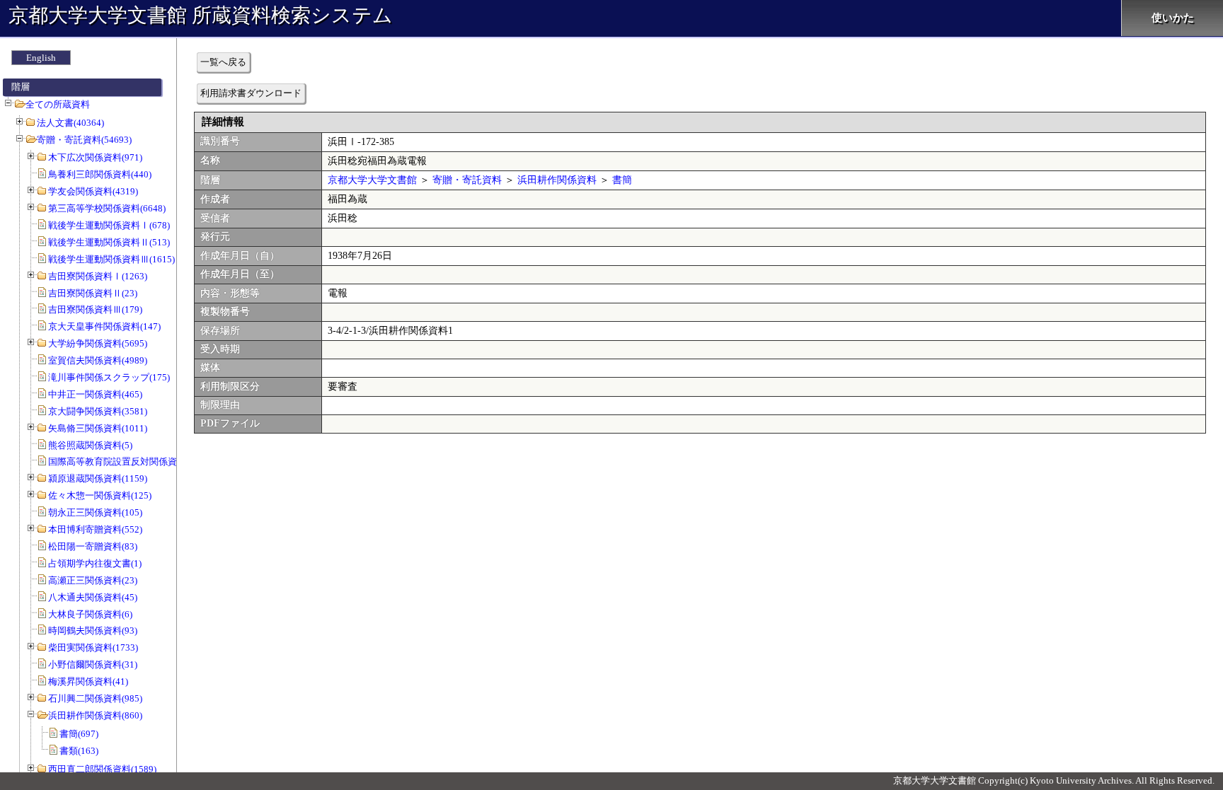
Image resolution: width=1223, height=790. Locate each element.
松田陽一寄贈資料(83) (92, 546)
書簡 (622, 180)
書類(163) (78, 750)
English (41, 57)
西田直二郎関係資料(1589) (102, 769)
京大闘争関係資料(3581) (97, 411)
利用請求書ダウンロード (251, 93)
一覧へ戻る (223, 62)
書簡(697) (78, 733)
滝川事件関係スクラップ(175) (109, 377)
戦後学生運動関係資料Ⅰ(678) (109, 225)
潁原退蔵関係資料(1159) (97, 478)
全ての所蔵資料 (57, 104)
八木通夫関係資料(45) (92, 597)
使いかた (1173, 17)
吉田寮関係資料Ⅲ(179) (95, 309)
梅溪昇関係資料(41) (88, 681)
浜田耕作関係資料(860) (95, 715)
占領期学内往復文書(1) (95, 563)
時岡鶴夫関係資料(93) (92, 630)
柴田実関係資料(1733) (93, 647)
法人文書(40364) (70, 122)
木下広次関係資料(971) (95, 157)
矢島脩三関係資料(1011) (97, 428)
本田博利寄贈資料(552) (95, 529)
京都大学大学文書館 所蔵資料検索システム (200, 15)
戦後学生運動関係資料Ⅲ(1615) (111, 259)
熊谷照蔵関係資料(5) (90, 445)
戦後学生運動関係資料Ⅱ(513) (109, 242)
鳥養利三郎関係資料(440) (99, 174)
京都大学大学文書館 (372, 180)
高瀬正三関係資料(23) (92, 580)
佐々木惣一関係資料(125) (99, 495)
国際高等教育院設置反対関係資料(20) (125, 461)
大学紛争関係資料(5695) (97, 343)
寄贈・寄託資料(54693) (84, 139)
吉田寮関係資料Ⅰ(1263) (97, 276)
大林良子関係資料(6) (90, 614)
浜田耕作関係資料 (557, 180)
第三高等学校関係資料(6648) (107, 208)
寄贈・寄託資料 (467, 180)
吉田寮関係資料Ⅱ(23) (92, 293)
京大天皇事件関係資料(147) (104, 326)
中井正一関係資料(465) (95, 394)
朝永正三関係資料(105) (95, 512)
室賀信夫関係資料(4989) (97, 360)
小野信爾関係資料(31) (92, 664)
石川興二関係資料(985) (95, 698)
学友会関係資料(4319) (93, 191)
